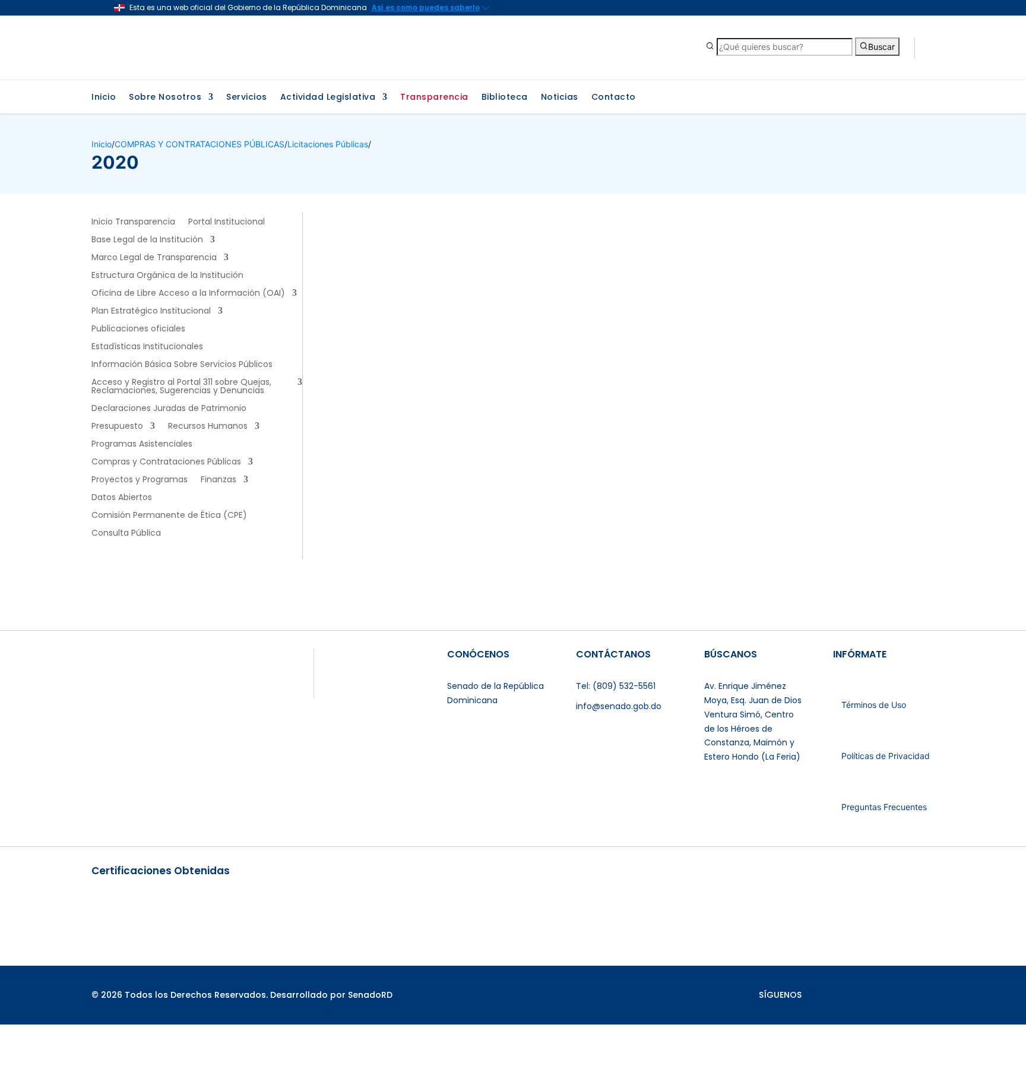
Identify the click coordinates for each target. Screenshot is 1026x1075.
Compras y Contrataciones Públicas (166, 462)
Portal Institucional (226, 222)
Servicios (246, 98)
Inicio (103, 98)
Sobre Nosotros (165, 98)
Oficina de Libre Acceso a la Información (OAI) (188, 294)
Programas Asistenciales (141, 445)
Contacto (613, 98)
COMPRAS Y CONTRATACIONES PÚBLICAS (199, 144)
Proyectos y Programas (139, 480)
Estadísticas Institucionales (147, 347)
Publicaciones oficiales (138, 329)
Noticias (559, 98)
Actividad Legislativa (328, 98)
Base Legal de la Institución (147, 240)
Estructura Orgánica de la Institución (167, 276)
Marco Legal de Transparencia (154, 258)
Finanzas (218, 480)
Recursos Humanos (208, 427)
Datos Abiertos (121, 498)
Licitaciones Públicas (327, 144)
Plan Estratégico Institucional (151, 311)
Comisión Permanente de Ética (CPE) (169, 516)
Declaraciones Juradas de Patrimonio (168, 409)
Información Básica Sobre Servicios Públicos (182, 365)
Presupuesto (117, 427)
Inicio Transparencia (133, 222)
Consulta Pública (126, 534)
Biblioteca (505, 98)
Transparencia (434, 98)
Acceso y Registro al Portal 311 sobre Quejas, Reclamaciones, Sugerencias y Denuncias (181, 387)
